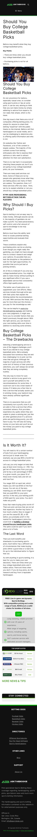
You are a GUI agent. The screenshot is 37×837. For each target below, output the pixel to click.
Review (29, 653)
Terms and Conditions (27, 830)
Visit (29, 675)
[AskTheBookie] (16, 5)
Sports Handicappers (17, 744)
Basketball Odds (18, 719)
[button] (28, 5)
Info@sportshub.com (15, 821)
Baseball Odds (17, 721)
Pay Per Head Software (18, 741)
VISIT (18, 614)
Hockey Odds (17, 724)
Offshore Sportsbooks (18, 738)
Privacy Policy (15, 830)
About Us (18, 772)
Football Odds (17, 716)
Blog (18, 758)
